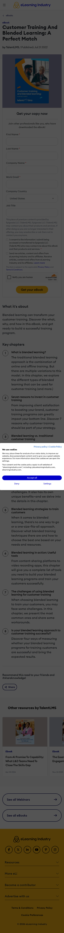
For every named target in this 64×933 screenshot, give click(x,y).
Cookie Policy (55, 446)
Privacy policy (40, 446)
